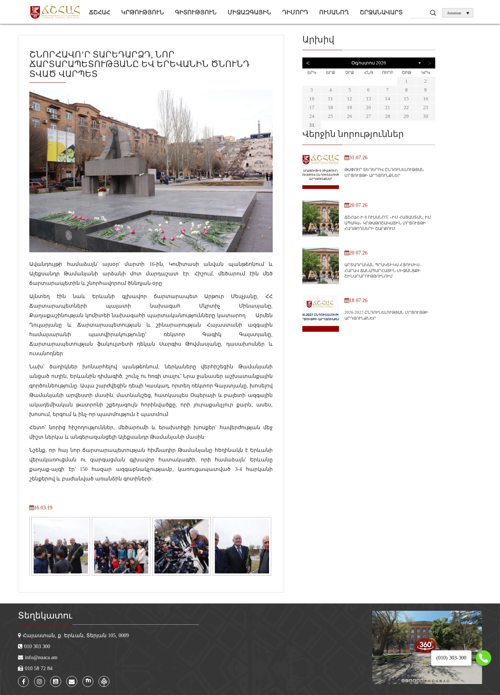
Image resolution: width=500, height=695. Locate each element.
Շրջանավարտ (381, 12)
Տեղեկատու (45, 615)
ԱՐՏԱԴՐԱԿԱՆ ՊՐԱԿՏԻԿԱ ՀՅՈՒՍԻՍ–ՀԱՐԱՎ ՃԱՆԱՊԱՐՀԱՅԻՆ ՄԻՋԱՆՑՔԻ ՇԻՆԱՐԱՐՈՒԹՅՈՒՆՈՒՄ (383, 270)
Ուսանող (334, 12)
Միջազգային (249, 12)
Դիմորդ (295, 12)
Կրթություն (142, 12)
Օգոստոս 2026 (368, 63)
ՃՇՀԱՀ (99, 12)
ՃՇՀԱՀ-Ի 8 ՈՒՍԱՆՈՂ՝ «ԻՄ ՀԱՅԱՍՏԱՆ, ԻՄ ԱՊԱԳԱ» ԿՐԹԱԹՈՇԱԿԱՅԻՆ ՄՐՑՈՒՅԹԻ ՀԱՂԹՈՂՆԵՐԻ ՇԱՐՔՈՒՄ (387, 223)
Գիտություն (196, 12)
